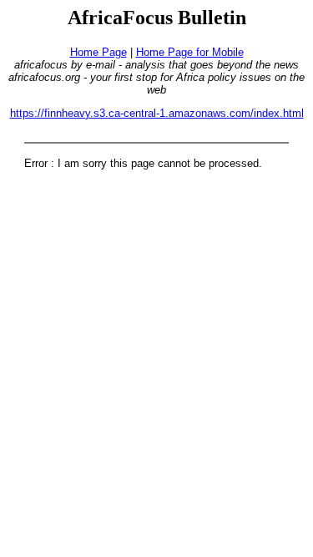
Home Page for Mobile (190, 52)
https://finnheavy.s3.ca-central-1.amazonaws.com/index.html (157, 113)
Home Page (98, 52)
